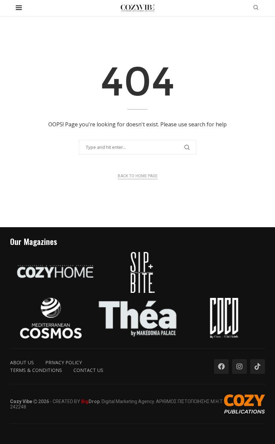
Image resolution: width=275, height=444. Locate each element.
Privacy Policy (63, 362)
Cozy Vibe (21, 401)
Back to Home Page (138, 176)
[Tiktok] (257, 366)
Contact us (88, 370)
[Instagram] (239, 366)
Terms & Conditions (36, 370)
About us (22, 362)
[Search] (256, 8)
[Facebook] (221, 366)
